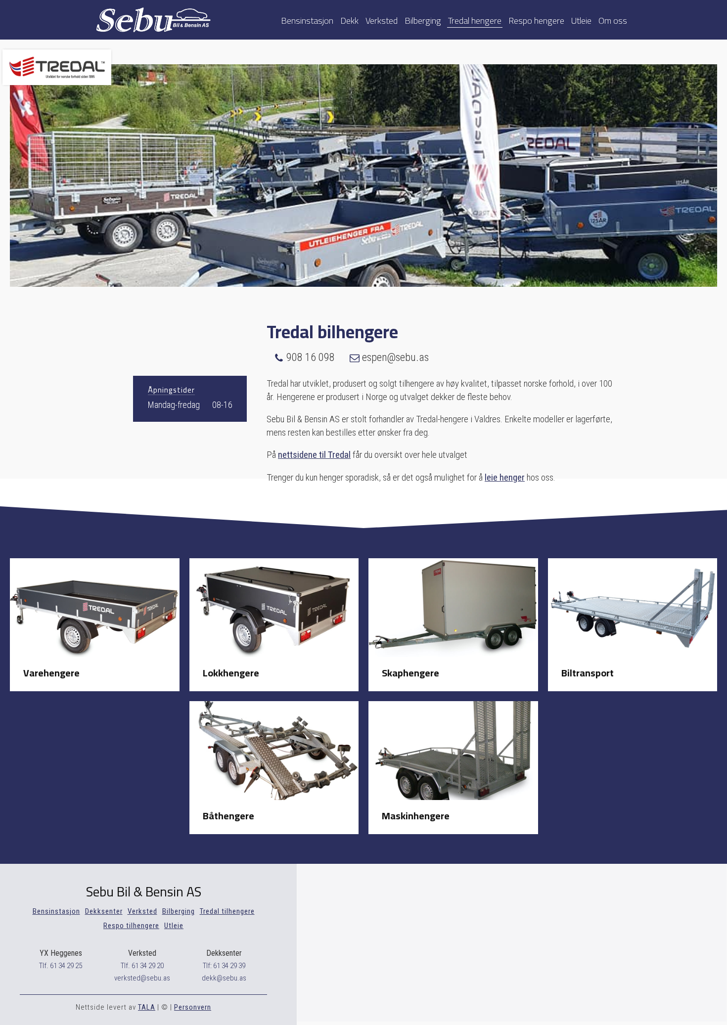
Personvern (192, 1007)
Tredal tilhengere (227, 911)
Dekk (349, 19)
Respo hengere (536, 19)
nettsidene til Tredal (314, 454)
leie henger (505, 477)
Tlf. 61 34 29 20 (142, 965)
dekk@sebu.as (224, 978)
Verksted (381, 19)
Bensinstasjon (307, 19)
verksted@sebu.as (142, 978)
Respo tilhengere (131, 925)
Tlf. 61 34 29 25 (60, 965)
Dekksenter (104, 911)
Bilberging (423, 19)
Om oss (612, 19)
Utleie (581, 19)
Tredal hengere (474, 19)
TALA (146, 1007)
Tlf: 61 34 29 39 (224, 965)
